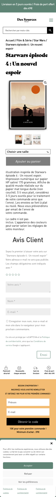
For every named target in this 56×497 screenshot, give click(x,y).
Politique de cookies (8, 491)
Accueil (10, 40)
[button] (51, 443)
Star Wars (39, 40)
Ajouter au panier (28, 161)
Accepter (28, 465)
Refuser (28, 473)
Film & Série (24, 40)
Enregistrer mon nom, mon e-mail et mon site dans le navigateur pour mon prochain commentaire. (26, 325)
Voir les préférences (28, 481)
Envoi (43, 355)
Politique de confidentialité (23, 491)
